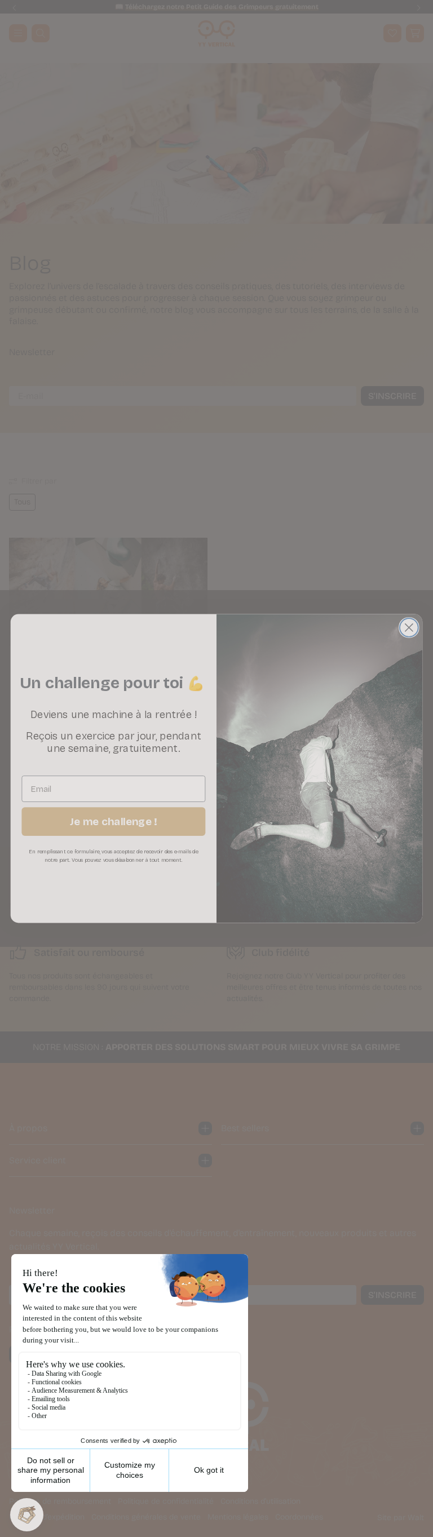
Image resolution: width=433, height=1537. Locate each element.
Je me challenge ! (113, 822)
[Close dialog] (409, 627)
